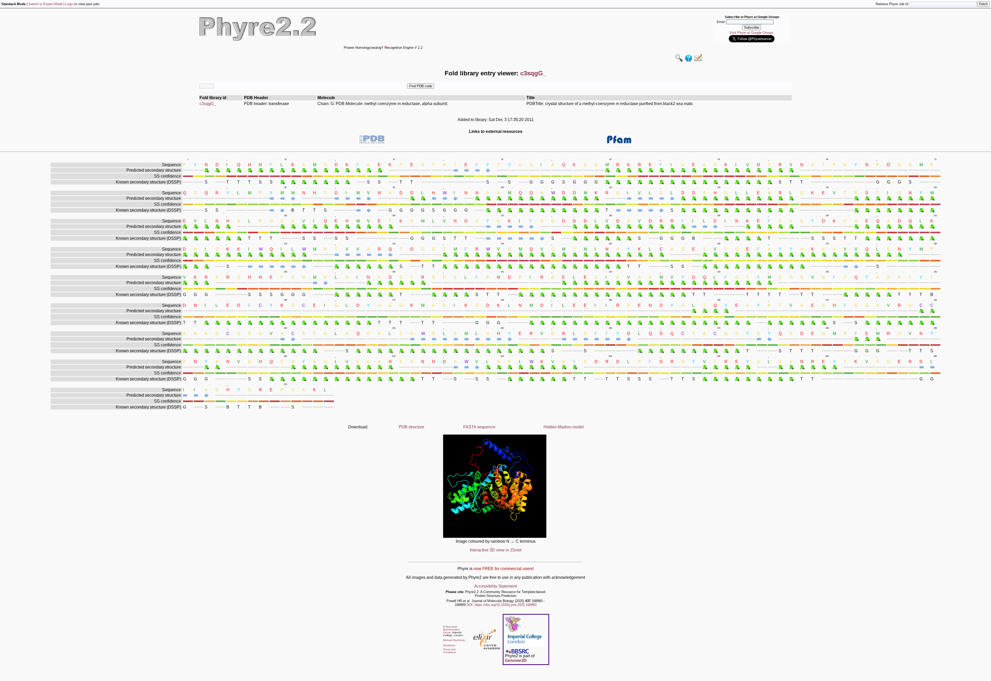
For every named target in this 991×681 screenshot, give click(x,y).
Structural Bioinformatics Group (451, 629)
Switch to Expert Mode (45, 4)
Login (69, 4)
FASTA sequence (479, 427)
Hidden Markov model (564, 427)
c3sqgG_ (207, 103)
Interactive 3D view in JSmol (496, 550)
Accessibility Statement (495, 586)
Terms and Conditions (449, 651)
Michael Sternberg (454, 640)
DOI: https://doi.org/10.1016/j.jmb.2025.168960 (502, 605)
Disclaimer (449, 645)
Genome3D (516, 660)
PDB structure (411, 427)
